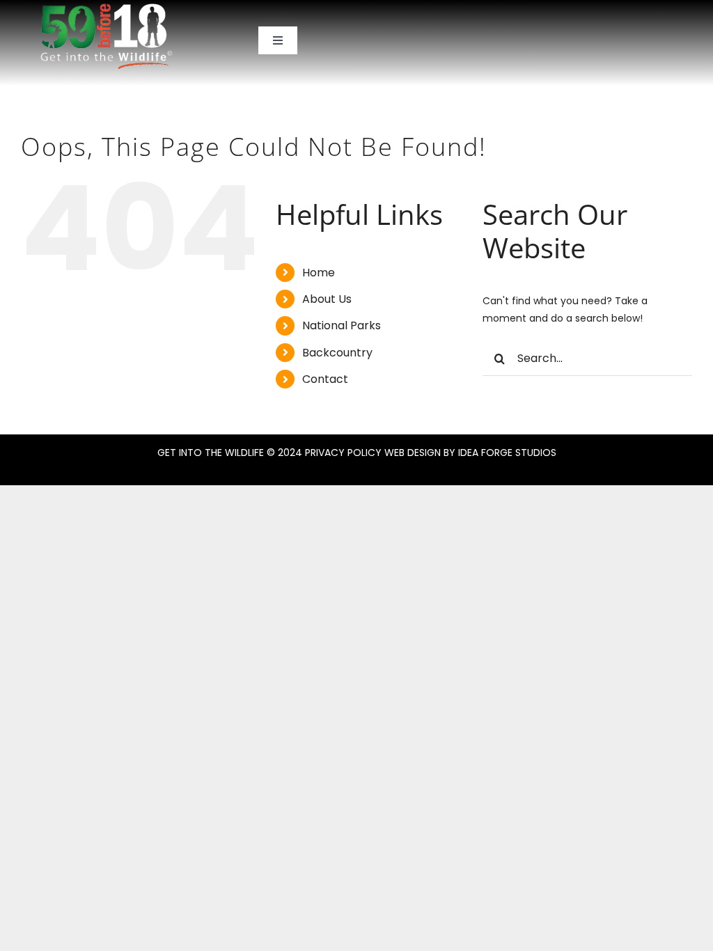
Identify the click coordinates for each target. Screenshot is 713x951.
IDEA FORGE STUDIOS (507, 452)
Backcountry (337, 353)
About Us (327, 299)
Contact (325, 379)
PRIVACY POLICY (343, 452)
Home (318, 273)
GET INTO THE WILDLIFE (210, 452)
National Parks (341, 325)
